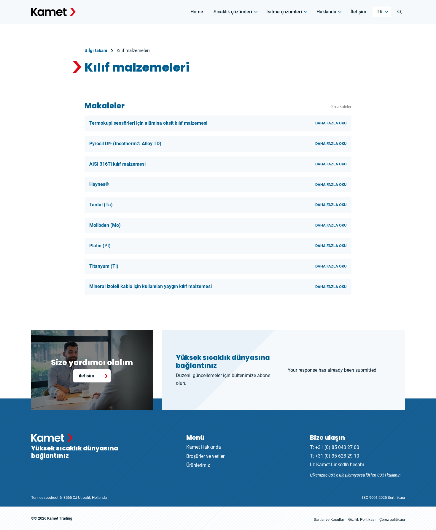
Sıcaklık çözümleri (233, 12)
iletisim (86, 376)
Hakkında (326, 12)
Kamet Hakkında (203, 447)
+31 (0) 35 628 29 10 (337, 456)
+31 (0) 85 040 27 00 (337, 447)
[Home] (53, 12)
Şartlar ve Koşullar (329, 519)
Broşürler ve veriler (205, 456)
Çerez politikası (392, 519)
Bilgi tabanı (96, 50)
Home (196, 12)
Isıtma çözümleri (284, 12)
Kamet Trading (59, 518)
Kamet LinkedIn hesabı (340, 464)
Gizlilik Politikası (361, 519)
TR (380, 12)
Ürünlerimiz (198, 465)
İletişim (358, 12)
